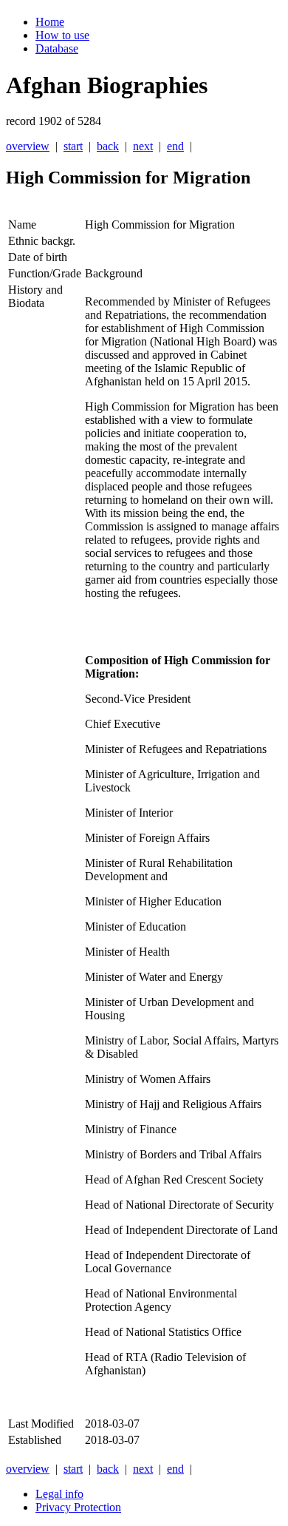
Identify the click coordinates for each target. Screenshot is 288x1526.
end (175, 146)
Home (49, 22)
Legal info (59, 1494)
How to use (62, 35)
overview (27, 146)
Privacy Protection (78, 1507)
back (108, 146)
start (73, 146)
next (143, 146)
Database (56, 48)
